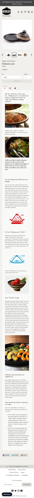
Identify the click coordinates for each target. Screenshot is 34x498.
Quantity (26, 74)
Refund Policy (12, 469)
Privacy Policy (22, 469)
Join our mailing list (17, 480)
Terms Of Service (13, 472)
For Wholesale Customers (12, 475)
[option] (8, 54)
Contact (23, 472)
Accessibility (24, 475)
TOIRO (16, 495)
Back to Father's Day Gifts (18, 466)
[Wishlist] (25, 11)
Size (3, 74)
